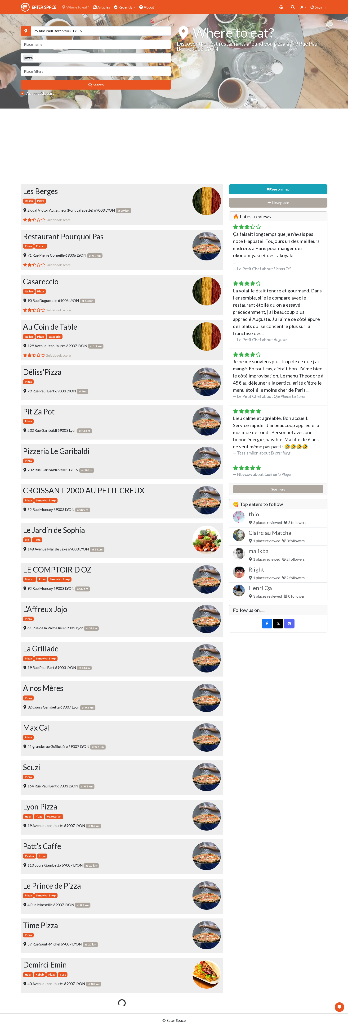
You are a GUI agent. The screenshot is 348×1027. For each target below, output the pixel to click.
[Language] (281, 7)
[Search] (293, 7)
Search (98, 84)
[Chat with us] (339, 1007)
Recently (125, 7)
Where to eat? (77, 7)
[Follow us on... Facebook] (267, 623)
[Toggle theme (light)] (303, 7)
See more (278, 489)
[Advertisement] (174, 146)
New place (280, 202)
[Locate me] (26, 31)
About (148, 7)
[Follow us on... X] (278, 623)
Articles (103, 7)
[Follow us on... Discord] (289, 623)
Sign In (320, 7)
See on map (280, 189)
